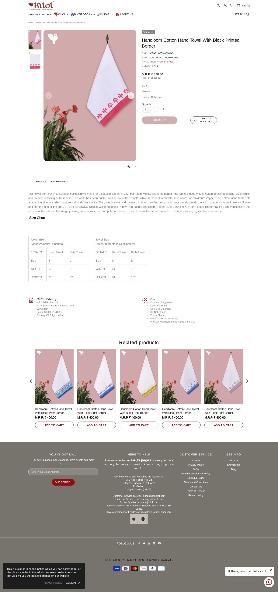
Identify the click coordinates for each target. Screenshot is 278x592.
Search (196, 460)
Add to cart (54, 425)
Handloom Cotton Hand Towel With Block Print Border (53, 410)
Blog (233, 469)
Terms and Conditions (196, 482)
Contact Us (196, 486)
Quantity (146, 104)
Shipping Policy (195, 477)
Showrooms (233, 464)
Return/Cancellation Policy (195, 473)
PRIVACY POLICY (52, 582)
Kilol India (41, 5)
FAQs (196, 469)
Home (30, 23)
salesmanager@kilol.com (149, 499)
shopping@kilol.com (154, 495)
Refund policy (195, 495)
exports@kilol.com (148, 502)
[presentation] (31, 381)
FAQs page (140, 460)
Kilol (156, 65)
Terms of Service (195, 491)
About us (233, 460)
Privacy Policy (196, 464)
